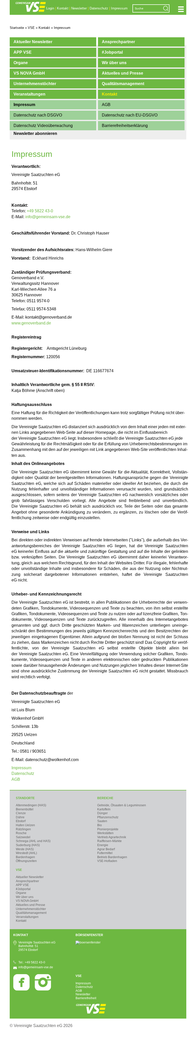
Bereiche (105, 798)
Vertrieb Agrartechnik (111, 837)
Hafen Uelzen (25, 825)
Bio (99, 825)
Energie (102, 845)
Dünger (102, 813)
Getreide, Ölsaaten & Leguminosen (121, 805)
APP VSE (23, 52)
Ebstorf (21, 821)
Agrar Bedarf (106, 849)
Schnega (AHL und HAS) (33, 841)
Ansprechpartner (118, 42)
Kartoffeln (104, 809)
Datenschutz (99, 8)
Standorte (25, 798)
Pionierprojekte (107, 829)
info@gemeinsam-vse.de (47, 217)
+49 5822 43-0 (40, 211)
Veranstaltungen (29, 94)
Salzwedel (23, 837)
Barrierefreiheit (86, 998)
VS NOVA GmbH (29, 73)
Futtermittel (105, 853)
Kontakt (62, 8)
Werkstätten (105, 833)
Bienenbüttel (24, 809)
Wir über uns (114, 63)
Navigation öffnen (181, 9)
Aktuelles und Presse (122, 73)
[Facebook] (21, 989)
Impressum (119, 8)
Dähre (20, 817)
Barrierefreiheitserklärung (125, 125)
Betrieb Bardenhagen (112, 857)
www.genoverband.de (31, 323)
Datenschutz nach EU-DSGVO (129, 115)
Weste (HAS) (25, 849)
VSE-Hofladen (107, 861)
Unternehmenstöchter (35, 83)
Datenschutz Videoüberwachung (43, 125)
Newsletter (79, 8)
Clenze (21, 813)
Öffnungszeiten (26, 861)
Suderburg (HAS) (28, 845)
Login (50, 8)
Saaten (102, 821)
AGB (106, 104)
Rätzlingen (23, 829)
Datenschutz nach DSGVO (38, 115)
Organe (21, 63)
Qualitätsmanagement (123, 83)
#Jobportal (112, 52)
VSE (19, 870)
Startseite (17, 28)
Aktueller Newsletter (33, 42)
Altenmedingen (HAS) (31, 805)
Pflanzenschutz (107, 817)
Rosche (21, 833)
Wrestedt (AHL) (26, 853)
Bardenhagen (25, 857)
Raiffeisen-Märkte (109, 841)
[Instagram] (43, 989)
